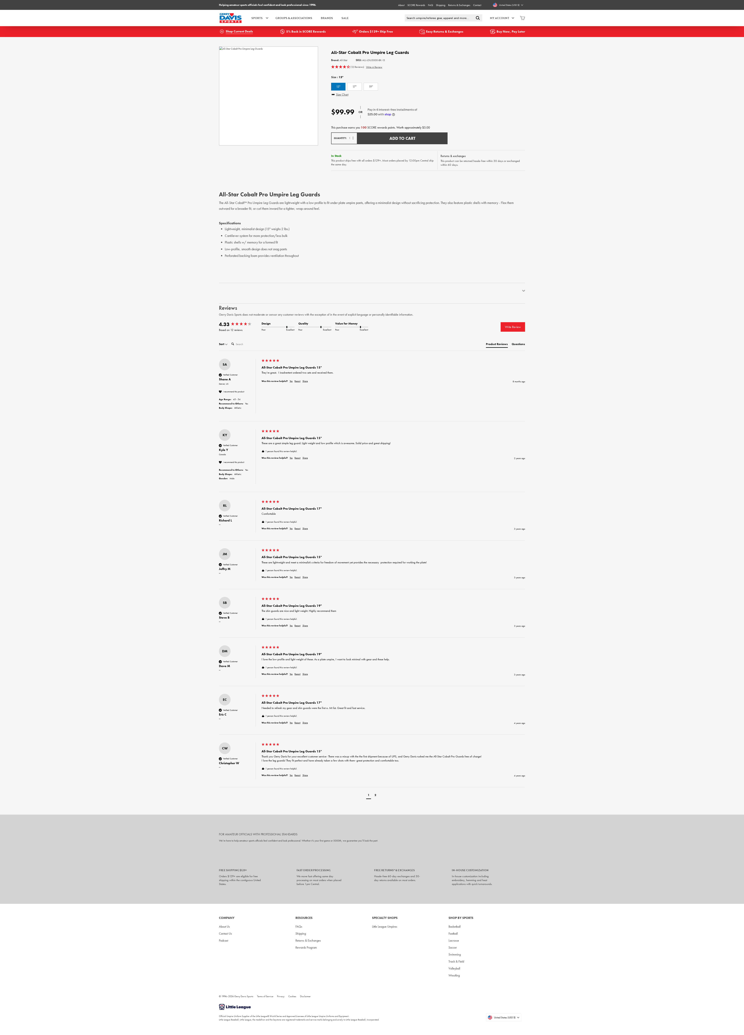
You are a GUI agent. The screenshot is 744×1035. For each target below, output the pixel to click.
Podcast (223, 940)
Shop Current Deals (239, 31)
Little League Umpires (384, 927)
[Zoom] (268, 96)
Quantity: (340, 138)
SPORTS (257, 18)
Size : (337, 77)
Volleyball (454, 968)
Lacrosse (454, 940)
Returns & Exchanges (459, 5)
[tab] (497, 345)
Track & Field (456, 961)
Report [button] (297, 381)
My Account (499, 18)
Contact (477, 5)
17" (354, 87)
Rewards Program (306, 947)
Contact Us (225, 933)
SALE (345, 18)
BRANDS (327, 18)
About (401, 5)
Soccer (453, 947)
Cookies (292, 996)
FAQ (430, 5)
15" (338, 87)
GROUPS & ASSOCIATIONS (294, 18)
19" (371, 87)
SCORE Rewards (416, 5)
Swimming (455, 954)
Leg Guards (271, 202)
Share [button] (305, 381)
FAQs (298, 927)
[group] (239, 324)
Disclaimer (305, 996)
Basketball (455, 927)
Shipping (440, 5)
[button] (347, 67)
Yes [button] (291, 381)
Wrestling (454, 975)
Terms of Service (265, 996)
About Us (224, 927)
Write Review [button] (513, 327)
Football (453, 933)
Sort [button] (222, 344)
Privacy (280, 996)
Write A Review (374, 67)
